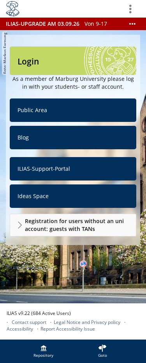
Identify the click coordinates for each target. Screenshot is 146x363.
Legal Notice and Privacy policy (87, 322)
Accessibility (20, 328)
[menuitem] (43, 351)
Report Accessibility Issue (67, 328)
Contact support (29, 322)
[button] (73, 225)
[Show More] (132, 24)
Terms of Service (24, 266)
